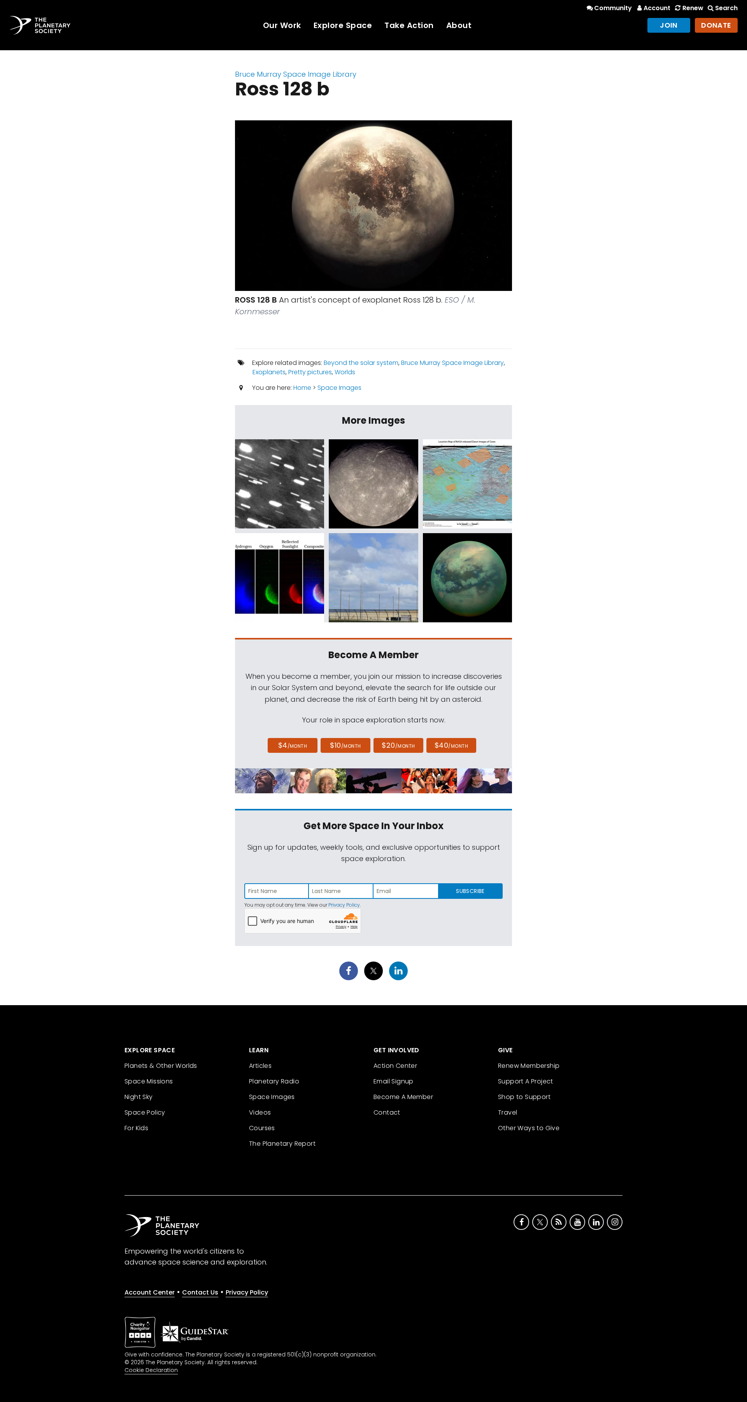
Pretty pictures (310, 372)
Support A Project (525, 1081)
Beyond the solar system (361, 362)
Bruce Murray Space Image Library (295, 74)
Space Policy (144, 1112)
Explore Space (343, 25)
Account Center (149, 1292)
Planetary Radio (274, 1081)
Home (302, 387)
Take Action (409, 25)
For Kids (136, 1128)
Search (726, 8)
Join (669, 25)
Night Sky (138, 1096)
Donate (716, 25)
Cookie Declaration (151, 1370)
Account (657, 8)
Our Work (282, 25)
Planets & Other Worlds (160, 1065)
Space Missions (148, 1081)
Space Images (339, 387)
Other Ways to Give (528, 1128)
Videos (260, 1112)
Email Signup (394, 1081)
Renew (692, 8)
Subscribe (470, 891)
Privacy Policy (344, 905)
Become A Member (403, 1096)
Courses (262, 1128)
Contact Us (200, 1292)
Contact (387, 1112)
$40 (451, 745)
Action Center (395, 1065)
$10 (345, 745)
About (459, 25)
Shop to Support (524, 1096)
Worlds (345, 372)
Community (613, 8)
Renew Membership (528, 1065)
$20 (398, 745)
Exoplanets (269, 372)
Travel (507, 1112)
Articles (260, 1065)
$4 (292, 745)
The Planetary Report (282, 1143)
